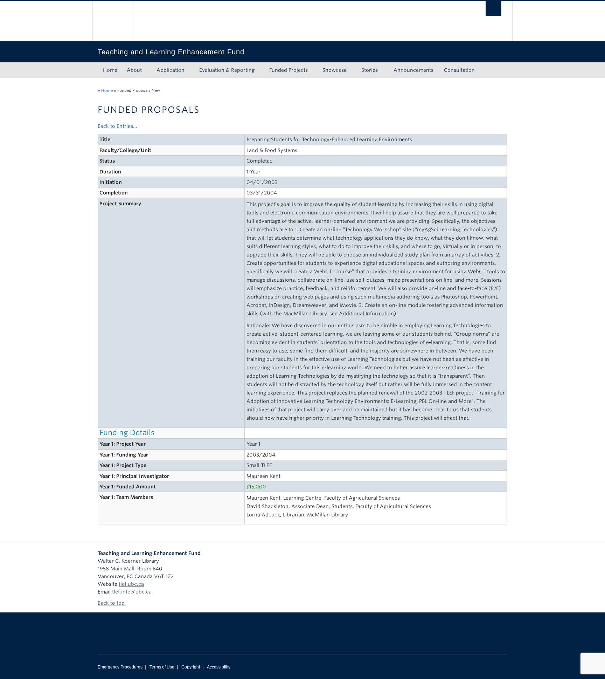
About (134, 70)
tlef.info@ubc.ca (132, 592)
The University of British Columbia (112, 21)
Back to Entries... (117, 126)
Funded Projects (288, 70)
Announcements (413, 70)
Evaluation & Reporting (227, 70)
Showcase (334, 70)
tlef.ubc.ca (131, 584)
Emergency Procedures (120, 667)
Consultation (459, 70)
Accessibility (218, 667)
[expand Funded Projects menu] (314, 70)
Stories (369, 70)
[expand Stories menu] (384, 70)
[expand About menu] (148, 70)
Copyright (190, 667)
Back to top (112, 603)
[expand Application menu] (191, 70)
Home (110, 70)
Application (171, 70)
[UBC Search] (493, 8)
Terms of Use (161, 667)
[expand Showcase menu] (353, 70)
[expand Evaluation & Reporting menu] (261, 70)
